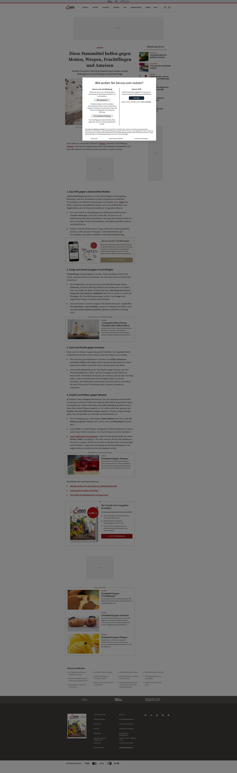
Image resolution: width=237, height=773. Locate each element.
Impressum (94, 139)
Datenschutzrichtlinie (116, 139)
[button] (136, 98)
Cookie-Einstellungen (141, 139)
